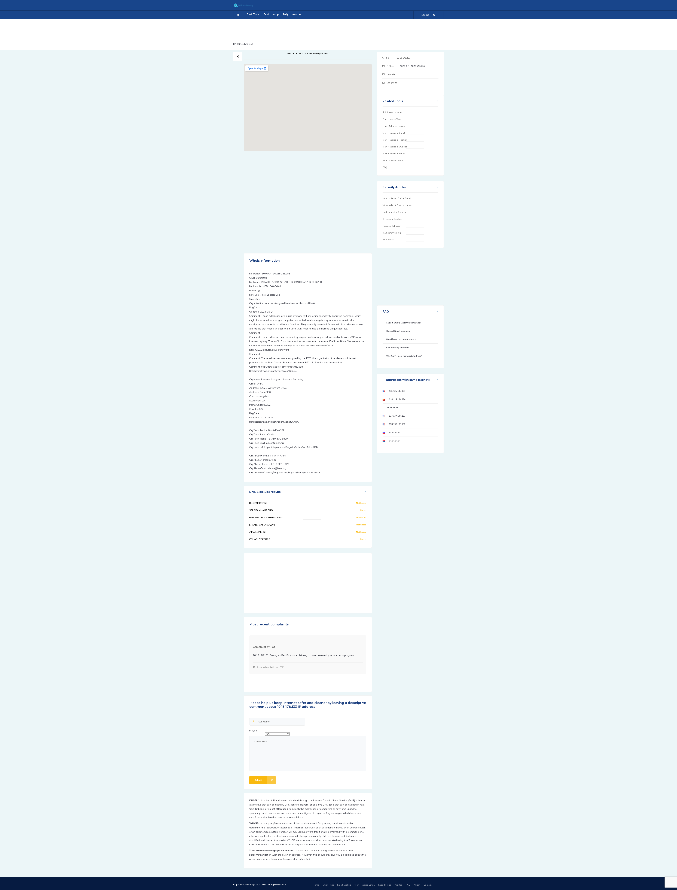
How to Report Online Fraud (397, 198)
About (417, 884)
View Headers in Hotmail (395, 139)
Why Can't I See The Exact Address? (404, 356)
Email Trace (252, 14)
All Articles (388, 239)
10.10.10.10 (392, 407)
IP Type (253, 730)
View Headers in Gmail (394, 133)
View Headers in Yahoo (394, 153)
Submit (258, 780)
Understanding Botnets (394, 212)
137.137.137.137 (397, 415)
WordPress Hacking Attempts (401, 339)
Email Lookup (271, 14)
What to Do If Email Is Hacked (397, 205)
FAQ (285, 14)
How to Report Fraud (393, 160)
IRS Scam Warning (392, 232)
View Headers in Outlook (395, 146)
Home (316, 884)
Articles (296, 14)
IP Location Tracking (392, 219)
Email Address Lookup (394, 126)
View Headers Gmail (365, 884)
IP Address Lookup (392, 112)
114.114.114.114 (397, 399)
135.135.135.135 (397, 391)
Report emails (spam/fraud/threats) (403, 322)
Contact (427, 884)
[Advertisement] (338, 29)
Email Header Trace (392, 119)
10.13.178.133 (245, 44)
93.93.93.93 (394, 432)
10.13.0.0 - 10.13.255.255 (412, 66)
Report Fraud (384, 884)
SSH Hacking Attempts (397, 347)
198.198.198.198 (397, 424)
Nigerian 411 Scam (392, 226)
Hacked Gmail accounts (398, 331)
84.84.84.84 (394, 440)
